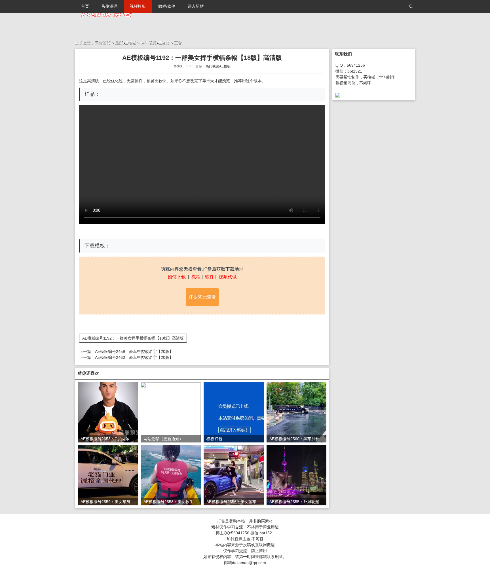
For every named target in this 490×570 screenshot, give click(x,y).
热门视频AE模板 (155, 43)
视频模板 (138, 6)
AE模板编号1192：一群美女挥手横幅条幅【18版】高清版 (133, 338)
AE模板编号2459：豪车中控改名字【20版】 (134, 351)
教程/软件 (166, 6)
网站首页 (103, 43)
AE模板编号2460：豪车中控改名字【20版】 (134, 357)
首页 (85, 6)
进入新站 (196, 6)
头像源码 (109, 6)
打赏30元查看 (202, 296)
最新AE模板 (126, 43)
